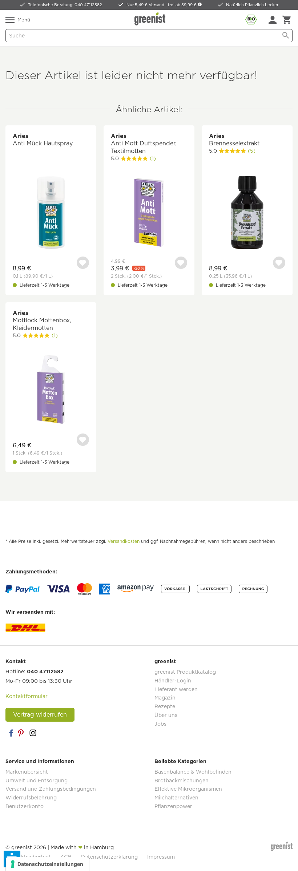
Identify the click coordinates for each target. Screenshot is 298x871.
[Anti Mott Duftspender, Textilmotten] (149, 213)
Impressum (161, 857)
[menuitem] (272, 20)
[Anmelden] (272, 20)
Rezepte (164, 706)
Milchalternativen (176, 798)
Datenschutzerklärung (109, 857)
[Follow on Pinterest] (21, 732)
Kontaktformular (26, 696)
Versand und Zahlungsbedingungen (50, 789)
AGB (66, 857)
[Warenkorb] (286, 20)
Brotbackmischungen (181, 780)
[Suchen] (286, 35)
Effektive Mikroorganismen (188, 789)
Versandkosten (124, 541)
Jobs (160, 724)
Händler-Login (172, 681)
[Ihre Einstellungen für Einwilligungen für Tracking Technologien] (47, 864)
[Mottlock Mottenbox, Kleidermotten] (51, 390)
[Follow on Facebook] (10, 732)
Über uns (165, 715)
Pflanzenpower (173, 806)
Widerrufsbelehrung (31, 798)
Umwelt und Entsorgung (36, 780)
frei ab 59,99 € (183, 4)
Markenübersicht (26, 772)
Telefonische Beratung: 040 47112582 (65, 4)
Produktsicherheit (28, 857)
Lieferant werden (176, 689)
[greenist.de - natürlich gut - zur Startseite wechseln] (151, 19)
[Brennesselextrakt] (247, 213)
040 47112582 (45, 671)
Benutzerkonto (24, 806)
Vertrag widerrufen (40, 714)
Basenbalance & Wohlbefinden (192, 772)
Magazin (165, 698)
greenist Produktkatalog (185, 672)
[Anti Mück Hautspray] (51, 213)
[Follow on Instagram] (32, 732)
